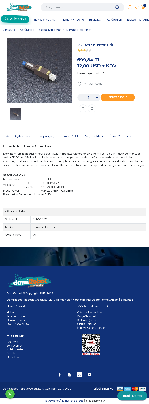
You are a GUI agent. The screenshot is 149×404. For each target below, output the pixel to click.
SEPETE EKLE (117, 97)
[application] (132, 396)
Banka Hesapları (17, 320)
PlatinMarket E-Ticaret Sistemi (63, 400)
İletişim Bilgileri (16, 316)
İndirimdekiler (15, 349)
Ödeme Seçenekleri (89, 312)
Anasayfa (12, 341)
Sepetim (12, 353)
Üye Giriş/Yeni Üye (18, 324)
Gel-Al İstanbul (15, 19)
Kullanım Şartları (87, 320)
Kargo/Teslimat (86, 316)
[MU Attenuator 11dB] (39, 71)
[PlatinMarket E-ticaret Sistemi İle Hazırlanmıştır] (104, 389)
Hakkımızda (14, 312)
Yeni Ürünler (14, 345)
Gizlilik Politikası (87, 324)
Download (13, 357)
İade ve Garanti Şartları (91, 327)
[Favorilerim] (136, 7)
